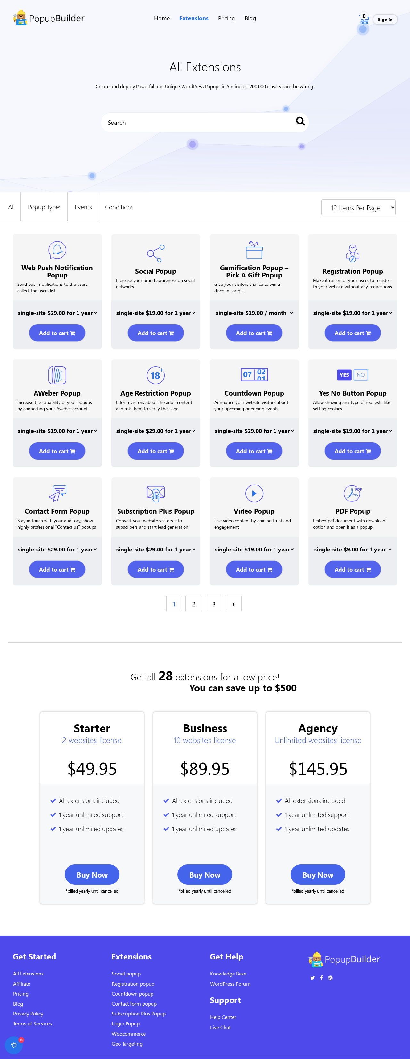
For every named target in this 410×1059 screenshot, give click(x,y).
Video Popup (254, 510)
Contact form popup (57, 510)
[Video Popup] (254, 490)
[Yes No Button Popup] (353, 372)
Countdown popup (254, 392)
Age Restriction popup (155, 392)
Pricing (226, 18)
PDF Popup (352, 510)
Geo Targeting (127, 1043)
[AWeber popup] (57, 372)
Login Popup (126, 1023)
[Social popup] (155, 250)
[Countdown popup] (254, 371)
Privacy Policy (28, 1013)
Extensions (194, 18)
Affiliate (21, 983)
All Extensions (28, 973)
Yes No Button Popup (353, 392)
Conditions (119, 206)
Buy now (92, 874)
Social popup (155, 270)
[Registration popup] (352, 250)
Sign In (385, 19)
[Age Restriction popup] (155, 372)
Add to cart (54, 332)
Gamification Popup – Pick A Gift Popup (254, 271)
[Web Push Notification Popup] (57, 247)
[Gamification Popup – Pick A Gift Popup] (254, 247)
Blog (250, 18)
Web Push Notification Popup (57, 271)
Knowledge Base (228, 973)
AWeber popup (57, 392)
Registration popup (353, 270)
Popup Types (45, 206)
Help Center (223, 1017)
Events (83, 206)
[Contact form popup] (57, 490)
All (11, 206)
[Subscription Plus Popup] (155, 490)
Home (162, 18)
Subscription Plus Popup (155, 510)
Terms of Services (32, 1023)
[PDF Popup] (352, 490)
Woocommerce (129, 1033)
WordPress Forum (230, 983)
